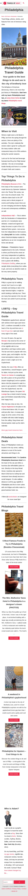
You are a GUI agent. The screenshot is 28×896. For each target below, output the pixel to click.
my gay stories (9, 854)
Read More (14, 567)
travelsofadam (12, 497)
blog (13, 833)
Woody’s (4, 341)
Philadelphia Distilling (8, 263)
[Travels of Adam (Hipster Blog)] (11, 3)
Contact (24, 889)
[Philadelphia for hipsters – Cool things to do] (14, 736)
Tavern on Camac (7, 375)
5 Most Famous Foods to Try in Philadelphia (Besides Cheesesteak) (14, 544)
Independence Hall (8, 215)
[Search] (19, 882)
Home (2, 16)
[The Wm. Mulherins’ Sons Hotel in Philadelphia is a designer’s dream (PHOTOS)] (14, 583)
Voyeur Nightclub (7, 407)
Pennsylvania (14, 16)
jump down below (13, 98)
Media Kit (14, 891)
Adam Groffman (6, 889)
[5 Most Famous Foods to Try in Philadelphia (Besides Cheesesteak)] (14, 525)
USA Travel (7, 16)
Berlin (14, 836)
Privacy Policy (16, 889)
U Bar (15, 367)
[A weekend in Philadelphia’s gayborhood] (14, 679)
